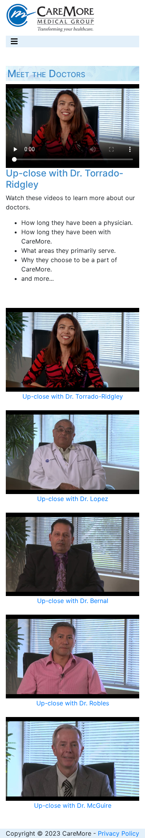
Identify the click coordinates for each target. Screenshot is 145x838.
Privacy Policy (118, 833)
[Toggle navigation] (14, 41)
